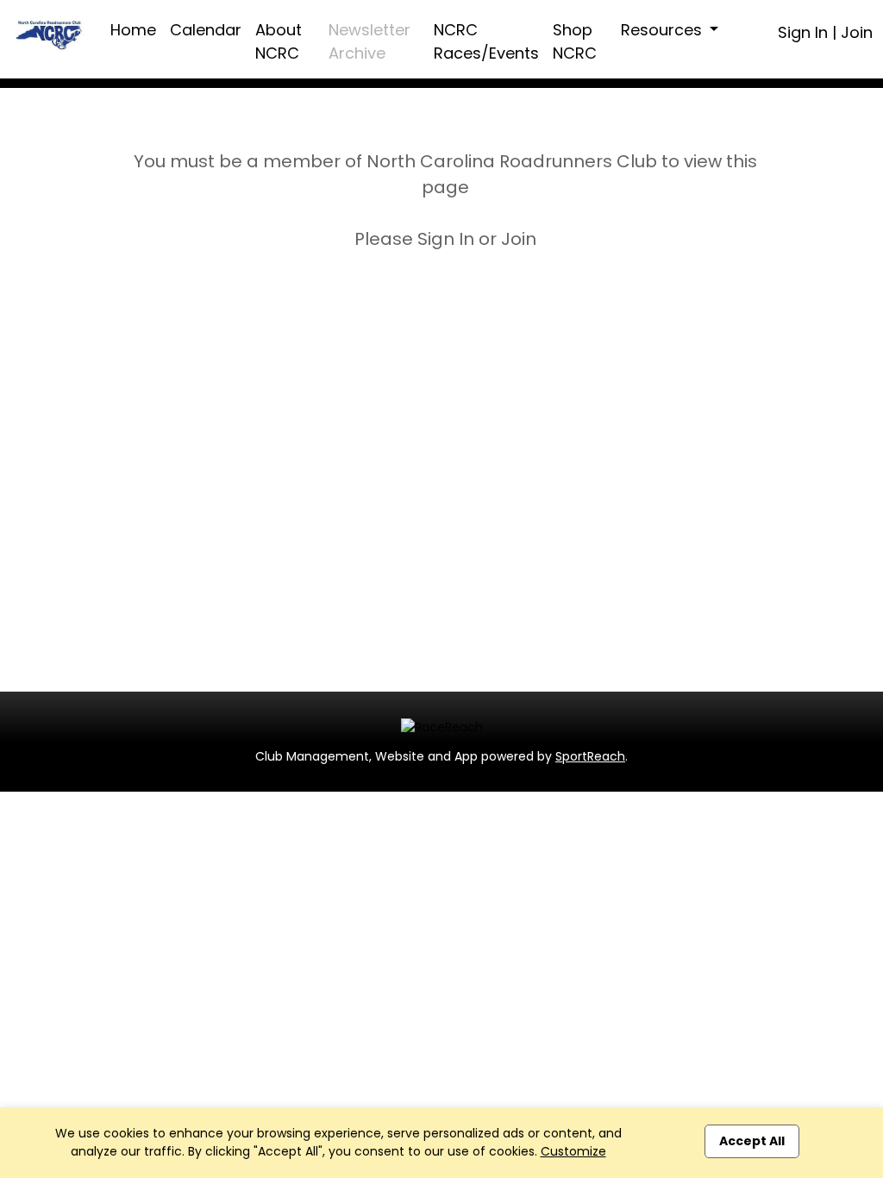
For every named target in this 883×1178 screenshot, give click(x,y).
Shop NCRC (575, 41)
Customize (573, 1151)
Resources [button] (663, 30)
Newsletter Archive (369, 41)
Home (133, 30)
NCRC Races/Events (486, 41)
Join (857, 32)
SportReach (590, 756)
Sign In (803, 32)
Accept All (752, 1141)
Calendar (205, 30)
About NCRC (278, 41)
